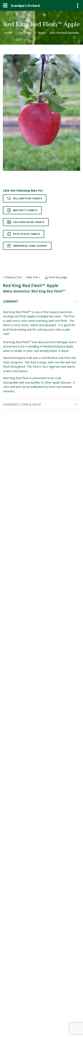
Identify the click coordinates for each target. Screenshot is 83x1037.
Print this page (57, 277)
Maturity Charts (25, 210)
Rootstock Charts (26, 234)
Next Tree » (33, 277)
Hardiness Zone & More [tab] (22, 404)
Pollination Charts (27, 198)
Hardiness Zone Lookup (30, 245)
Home (8, 33)
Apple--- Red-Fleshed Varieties (58, 33)
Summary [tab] (10, 301)
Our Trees (25, 33)
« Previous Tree (12, 277)
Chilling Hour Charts (28, 222)
